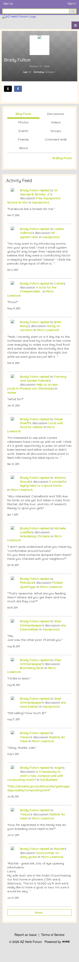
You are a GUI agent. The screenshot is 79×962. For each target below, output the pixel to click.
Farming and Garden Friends (43, 378)
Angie (58, 768)
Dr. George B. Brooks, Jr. (39, 192)
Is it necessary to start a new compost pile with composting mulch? (35, 775)
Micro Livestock (48, 330)
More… (39, 912)
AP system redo (37, 235)
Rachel (59, 849)
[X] (8, 89)
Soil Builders (48, 780)
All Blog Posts (62, 158)
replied (44, 190)
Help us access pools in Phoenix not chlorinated (32, 386)
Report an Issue (25, 934)
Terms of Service (53, 934)
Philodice (26, 583)
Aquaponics (40, 202)
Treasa (25, 737)
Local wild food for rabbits (41, 425)
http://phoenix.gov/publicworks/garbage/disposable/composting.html (38, 788)
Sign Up (8, 3)
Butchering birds (32, 668)
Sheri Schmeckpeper (40, 623)
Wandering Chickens (35, 536)
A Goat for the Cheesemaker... (38, 289)
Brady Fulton (29, 190)
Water (11, 393)
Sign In (72, 3)
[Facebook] (18, 89)
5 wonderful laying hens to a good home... (43, 483)
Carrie (58, 283)
